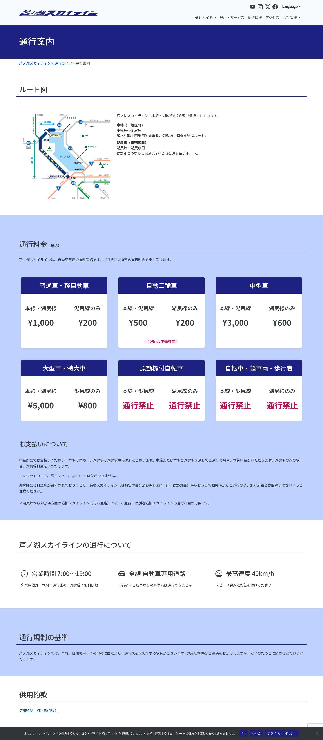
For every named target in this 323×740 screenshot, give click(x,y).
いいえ (256, 733)
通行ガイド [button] (204, 17)
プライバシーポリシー (282, 733)
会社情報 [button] (290, 17)
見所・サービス (232, 17)
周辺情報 (255, 17)
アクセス (272, 17)
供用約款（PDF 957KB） (38, 710)
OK (243, 733)
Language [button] (290, 6)
